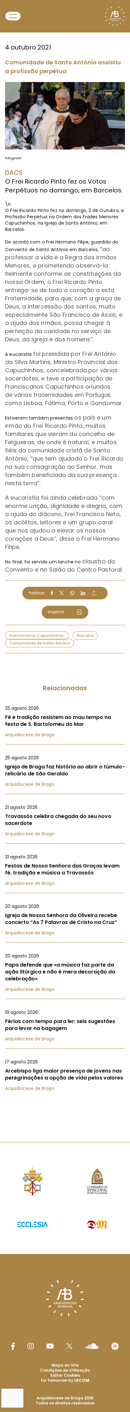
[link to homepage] (115, 16)
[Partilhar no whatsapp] (72, 593)
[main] (65, 558)
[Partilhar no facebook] (52, 593)
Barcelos (85, 635)
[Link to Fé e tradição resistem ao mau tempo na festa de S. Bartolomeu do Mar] (65, 721)
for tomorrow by (65, 1380)
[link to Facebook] (13, 1346)
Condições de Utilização (65, 1370)
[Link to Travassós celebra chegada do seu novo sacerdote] (65, 820)
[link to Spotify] (115, 1346)
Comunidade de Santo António (39, 643)
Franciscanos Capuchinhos (37, 635)
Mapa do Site (65, 1365)
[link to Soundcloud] (91, 1346)
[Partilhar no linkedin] (83, 593)
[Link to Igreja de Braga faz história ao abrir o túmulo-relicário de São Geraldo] (65, 771)
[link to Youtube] (50, 1346)
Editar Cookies (65, 1375)
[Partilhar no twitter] (61, 593)
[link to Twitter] (69, 1346)
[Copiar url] (94, 593)
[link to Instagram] (30, 1346)
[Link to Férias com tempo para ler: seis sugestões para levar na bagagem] (65, 1025)
